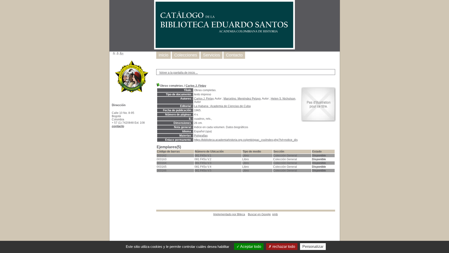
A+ (122, 53)
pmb (275, 214)
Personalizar (312, 247)
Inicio (163, 55)
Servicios (211, 55)
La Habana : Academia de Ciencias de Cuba (222, 106)
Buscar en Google (259, 214)
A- (114, 53)
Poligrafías (201, 135)
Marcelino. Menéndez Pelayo (242, 98)
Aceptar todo (250, 247)
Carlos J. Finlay (196, 85)
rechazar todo (283, 247)
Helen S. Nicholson (283, 98)
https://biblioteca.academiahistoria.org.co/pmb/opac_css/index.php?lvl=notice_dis (246, 139)
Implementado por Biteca (229, 214)
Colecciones (185, 55)
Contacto (234, 55)
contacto (118, 126)
